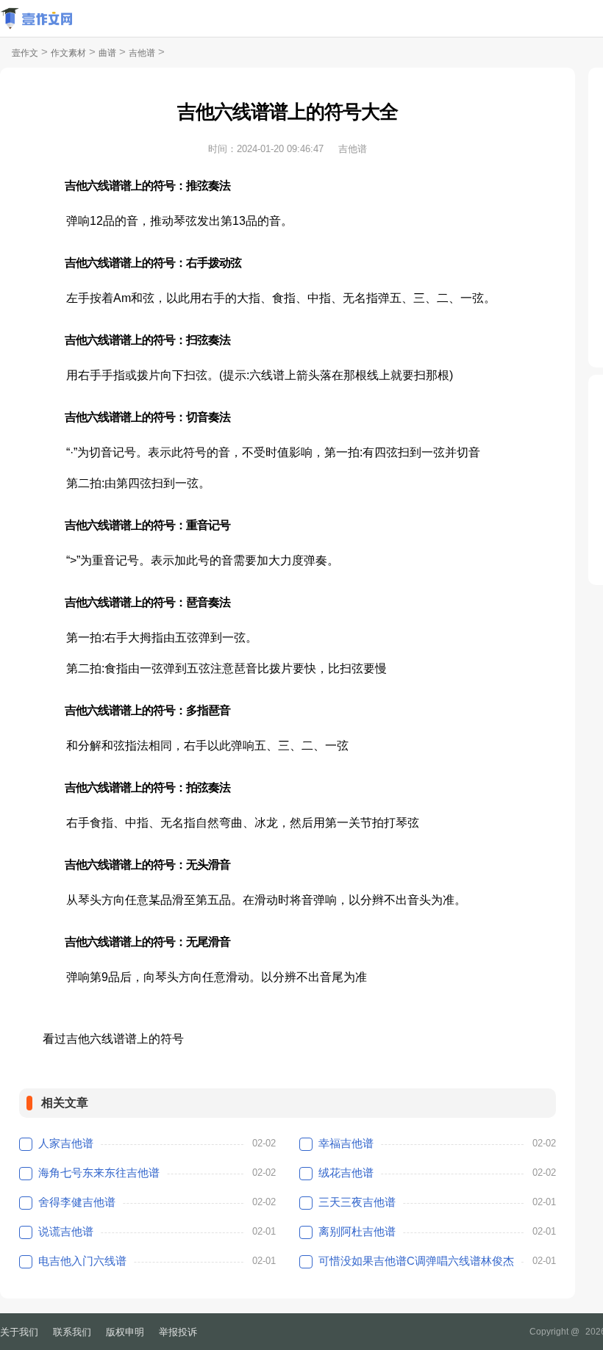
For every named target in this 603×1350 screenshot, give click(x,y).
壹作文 (25, 53)
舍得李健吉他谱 (76, 1202)
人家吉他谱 (65, 1143)
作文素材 (68, 53)
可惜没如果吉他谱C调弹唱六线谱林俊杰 (416, 1260)
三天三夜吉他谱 (357, 1202)
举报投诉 (178, 1332)
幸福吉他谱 (346, 1143)
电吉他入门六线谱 (82, 1260)
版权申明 (125, 1332)
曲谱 (107, 53)
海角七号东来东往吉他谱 (99, 1172)
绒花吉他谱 (346, 1172)
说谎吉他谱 (65, 1231)
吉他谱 (142, 53)
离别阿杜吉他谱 (357, 1231)
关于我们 (19, 1332)
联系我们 (72, 1332)
